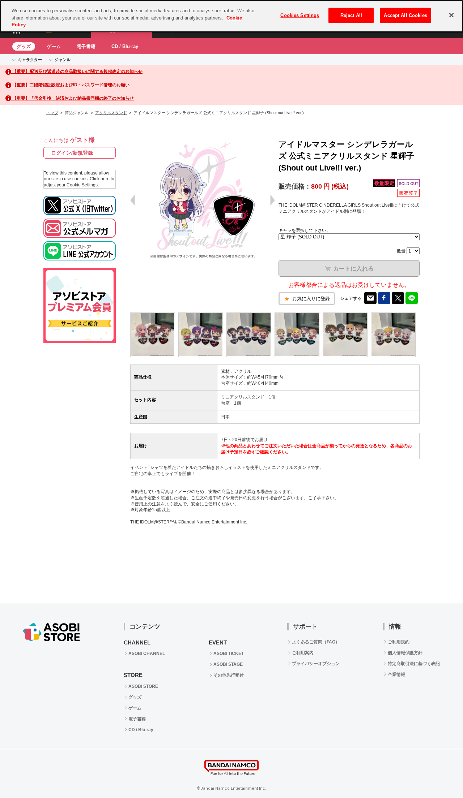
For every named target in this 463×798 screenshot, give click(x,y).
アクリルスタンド (111, 113)
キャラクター (30, 59)
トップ (52, 113)
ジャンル (63, 59)
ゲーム (54, 46)
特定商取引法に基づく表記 (414, 663)
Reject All (351, 15)
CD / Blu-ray (124, 46)
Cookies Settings (299, 15)
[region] (231, 16)
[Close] (451, 15)
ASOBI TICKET (228, 653)
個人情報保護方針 (405, 652)
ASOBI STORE (143, 686)
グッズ (24, 46)
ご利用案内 (303, 652)
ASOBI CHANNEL (146, 653)
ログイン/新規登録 (72, 153)
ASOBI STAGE (228, 664)
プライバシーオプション (316, 663)
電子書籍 (86, 46)
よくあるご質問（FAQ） (316, 641)
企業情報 (396, 674)
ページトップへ (439, 774)
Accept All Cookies (405, 15)
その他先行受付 (228, 675)
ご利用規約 (398, 641)
